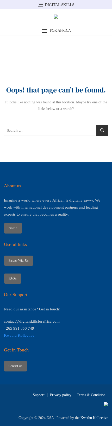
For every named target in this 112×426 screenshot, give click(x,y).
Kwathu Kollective (19, 335)
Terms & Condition (91, 395)
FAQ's (13, 278)
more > (13, 228)
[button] (56, 31)
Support (39, 395)
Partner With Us (19, 260)
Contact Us (15, 366)
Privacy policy (60, 395)
